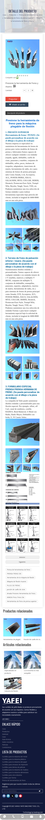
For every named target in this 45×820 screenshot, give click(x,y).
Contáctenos (6, 747)
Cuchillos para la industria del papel (14, 762)
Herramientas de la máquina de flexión (20, 577)
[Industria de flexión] (13, 683)
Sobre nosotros (7, 742)
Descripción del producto (16, 113)
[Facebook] (4, 796)
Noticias (5, 745)
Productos (6, 731)
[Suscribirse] (39, 791)
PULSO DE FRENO (13, 585)
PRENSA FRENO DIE (14, 574)
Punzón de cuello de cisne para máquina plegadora (12, 639)
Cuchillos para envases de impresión (15, 765)
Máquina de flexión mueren (16, 581)
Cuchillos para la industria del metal (14, 757)
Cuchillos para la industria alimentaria (15, 772)
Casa (4, 729)
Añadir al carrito (18, 104)
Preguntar (13, 99)
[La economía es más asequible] (32, 660)
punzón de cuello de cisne (16, 589)
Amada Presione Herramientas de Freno (21, 593)
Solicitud (5, 734)
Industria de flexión (11, 691)
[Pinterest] (20, 796)
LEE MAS (5, 719)
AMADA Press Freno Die (15, 597)
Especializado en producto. (10, 671)
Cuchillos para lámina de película (13, 767)
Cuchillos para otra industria (12, 775)
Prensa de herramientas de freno (18, 570)
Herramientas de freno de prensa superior (22, 601)
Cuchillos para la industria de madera (15, 770)
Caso (4, 737)
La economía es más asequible (31, 671)
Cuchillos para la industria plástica (14, 759)
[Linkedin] (8, 796)
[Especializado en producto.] (13, 660)
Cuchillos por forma (9, 778)
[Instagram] (16, 796)
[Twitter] (12, 796)
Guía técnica (6, 739)
